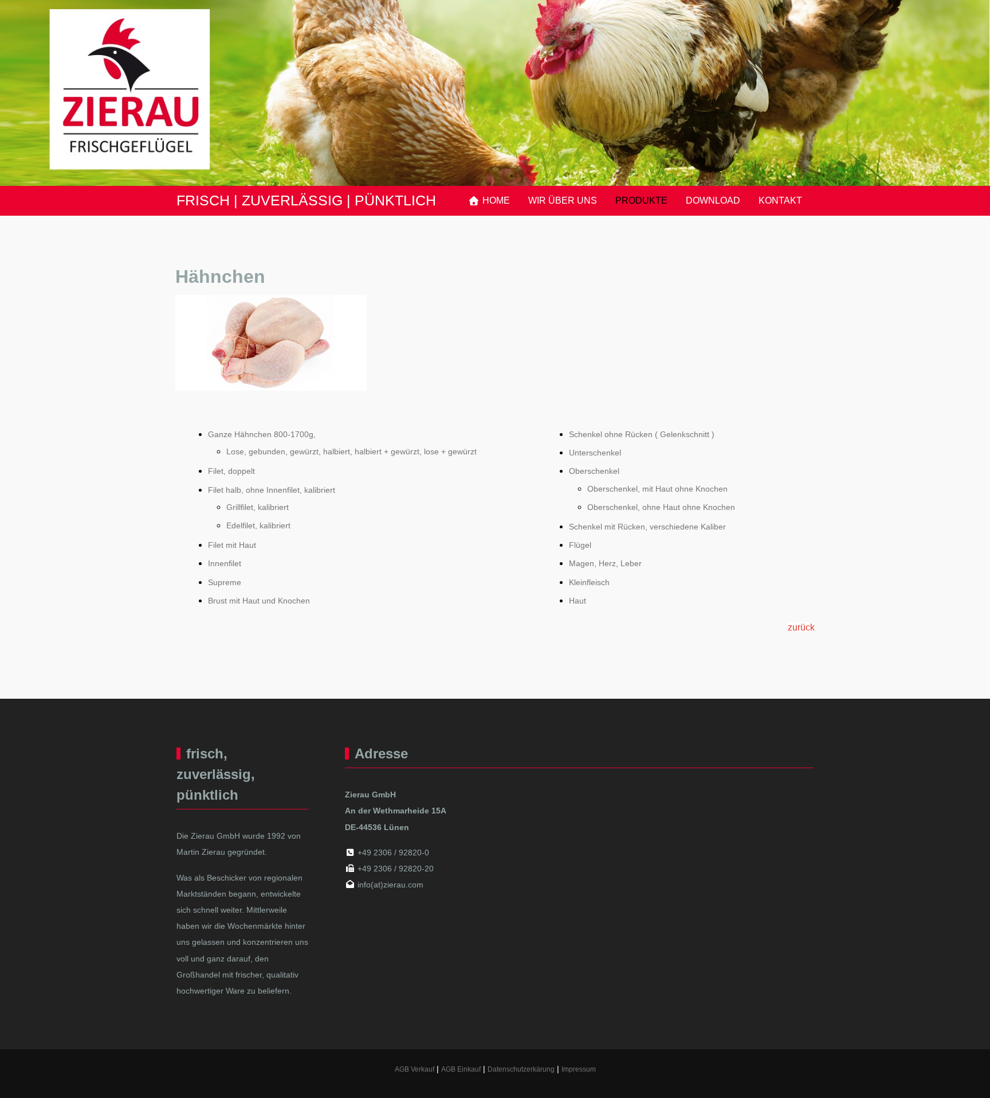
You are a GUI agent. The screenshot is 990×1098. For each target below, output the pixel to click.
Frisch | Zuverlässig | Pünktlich (306, 200)
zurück (801, 627)
